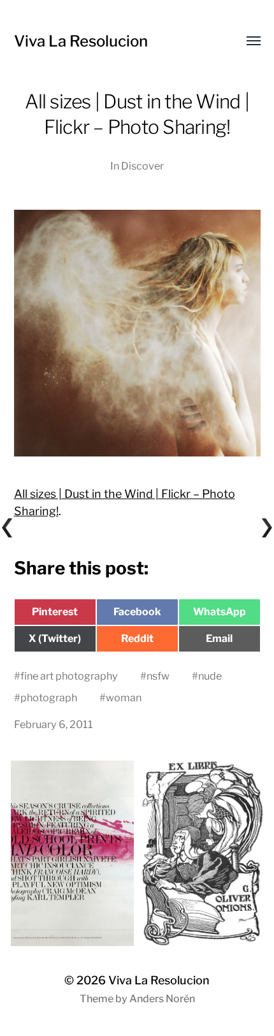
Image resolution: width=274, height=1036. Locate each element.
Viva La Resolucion (81, 41)
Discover (142, 165)
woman (123, 697)
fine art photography (69, 675)
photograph (48, 697)
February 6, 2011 (53, 724)
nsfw (158, 675)
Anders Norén (162, 999)
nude (210, 675)
